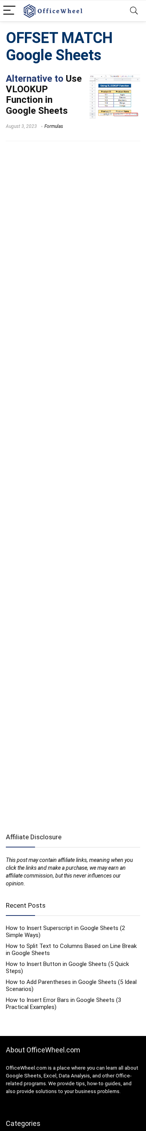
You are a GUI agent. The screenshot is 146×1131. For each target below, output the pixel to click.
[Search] (134, 10)
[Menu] (9, 10)
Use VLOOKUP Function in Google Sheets (44, 94)
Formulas (53, 126)
